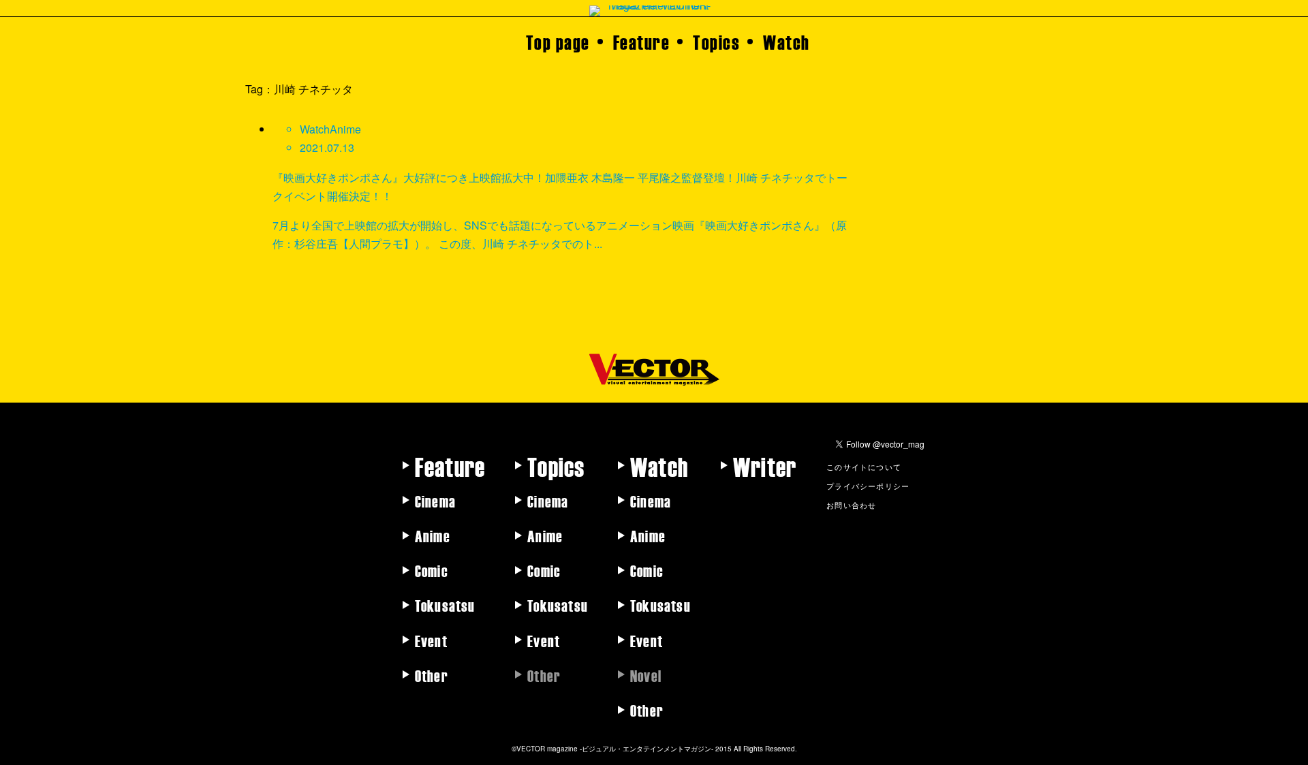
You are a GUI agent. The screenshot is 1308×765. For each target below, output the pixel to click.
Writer (764, 466)
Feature (641, 41)
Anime (432, 535)
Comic (431, 570)
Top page (558, 41)
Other (431, 675)
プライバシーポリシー (867, 486)
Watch (786, 41)
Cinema (435, 501)
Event (431, 640)
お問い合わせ (851, 505)
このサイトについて (863, 467)
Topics (716, 41)
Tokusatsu (445, 605)
